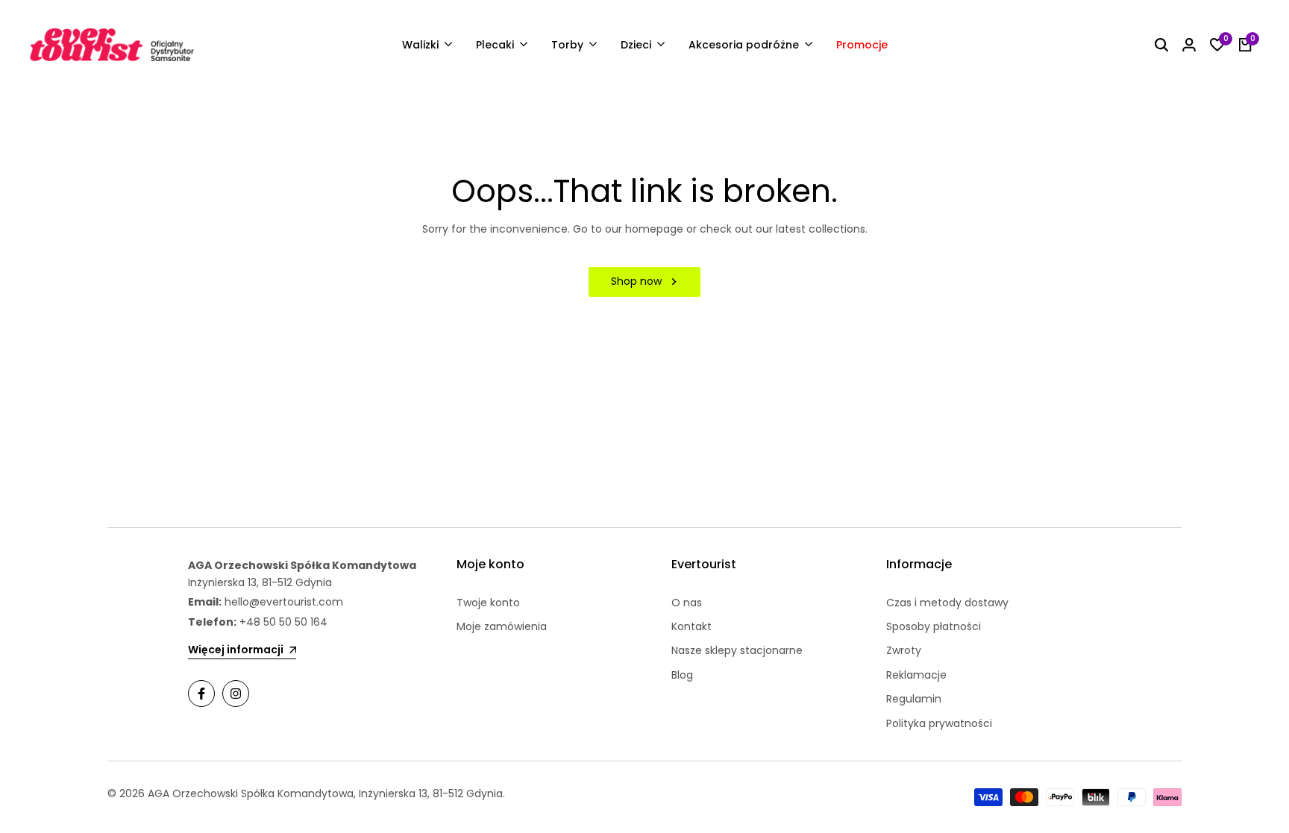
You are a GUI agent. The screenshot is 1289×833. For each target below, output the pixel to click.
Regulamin (913, 698)
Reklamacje (916, 674)
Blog (682, 674)
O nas (686, 602)
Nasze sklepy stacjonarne (737, 650)
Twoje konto (488, 602)
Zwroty (903, 650)
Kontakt (691, 626)
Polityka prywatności (939, 723)
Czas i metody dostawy (947, 602)
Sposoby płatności (933, 626)
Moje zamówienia (502, 626)
